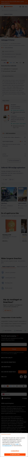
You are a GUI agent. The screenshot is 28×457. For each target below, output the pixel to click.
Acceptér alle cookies (15, 454)
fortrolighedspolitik (6, 445)
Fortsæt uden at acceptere (6, 434)
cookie (17, 444)
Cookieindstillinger (15, 451)
